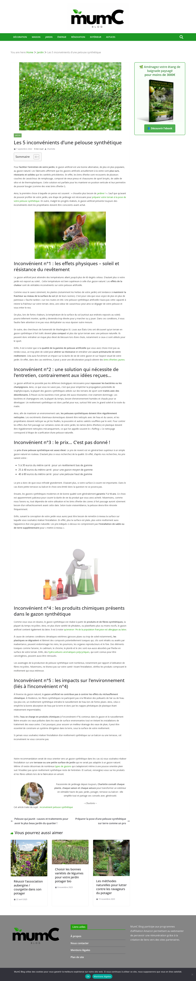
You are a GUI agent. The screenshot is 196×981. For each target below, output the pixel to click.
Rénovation (78, 36)
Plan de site (77, 957)
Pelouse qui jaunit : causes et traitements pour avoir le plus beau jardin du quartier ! (41, 821)
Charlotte (51, 149)
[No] (192, 974)
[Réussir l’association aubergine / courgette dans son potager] (29, 842)
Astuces (110, 36)
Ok (88, 976)
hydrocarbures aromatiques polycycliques (68, 652)
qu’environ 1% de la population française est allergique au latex (95, 629)
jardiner (101, 193)
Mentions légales (80, 950)
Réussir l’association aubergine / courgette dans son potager (28, 887)
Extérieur (95, 36)
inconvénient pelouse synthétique (56, 807)
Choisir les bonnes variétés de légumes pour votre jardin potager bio (69, 875)
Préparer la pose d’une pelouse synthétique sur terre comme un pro (100, 821)
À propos (76, 936)
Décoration (20, 36)
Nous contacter (80, 943)
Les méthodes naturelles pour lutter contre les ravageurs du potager (111, 887)
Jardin (49, 36)
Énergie (61, 36)
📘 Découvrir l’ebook (159, 128)
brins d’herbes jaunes (114, 359)
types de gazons (63, 766)
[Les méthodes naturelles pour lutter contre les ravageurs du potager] (111, 842)
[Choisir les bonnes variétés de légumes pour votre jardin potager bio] (70, 842)
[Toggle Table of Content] (34, 156)
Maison (36, 36)
